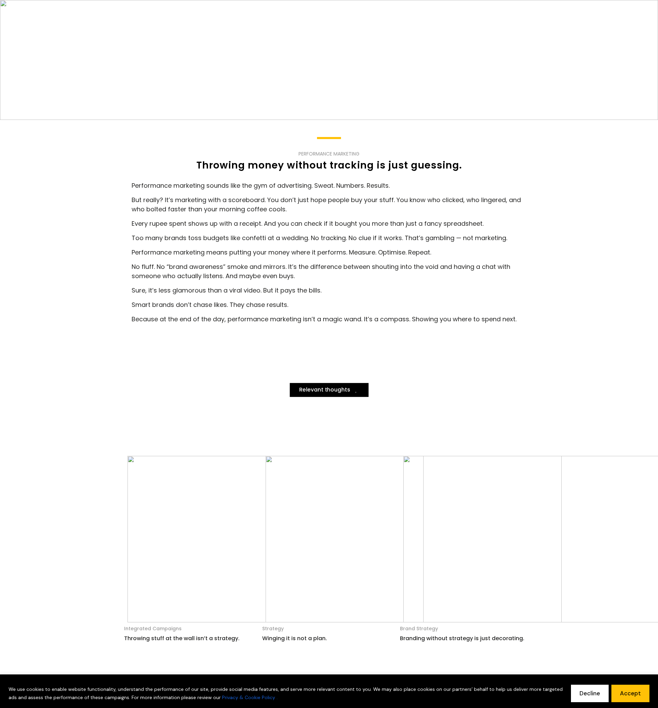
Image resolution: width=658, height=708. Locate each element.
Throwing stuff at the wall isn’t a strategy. (182, 638)
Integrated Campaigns (153, 628)
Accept (630, 693)
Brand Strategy (419, 628)
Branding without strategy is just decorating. (462, 638)
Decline (590, 693)
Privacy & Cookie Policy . (250, 697)
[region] (329, 691)
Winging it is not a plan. (294, 638)
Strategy (273, 628)
